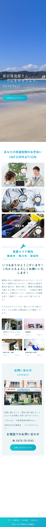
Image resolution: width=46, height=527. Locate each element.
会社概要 (25, 520)
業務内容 (16, 520)
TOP (9, 520)
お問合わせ (34, 520)
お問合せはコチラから (15, 98)
